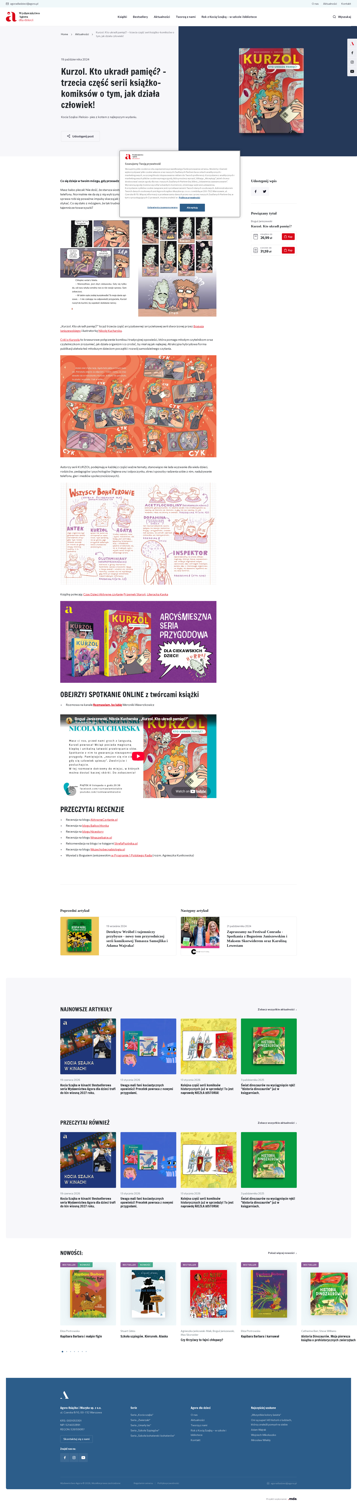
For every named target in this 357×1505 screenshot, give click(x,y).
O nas (315, 3)
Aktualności (330, 3)
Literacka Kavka (157, 594)
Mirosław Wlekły (261, 1440)
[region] (179, 184)
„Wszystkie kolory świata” (266, 1414)
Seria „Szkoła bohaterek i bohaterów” (153, 1435)
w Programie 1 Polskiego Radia (131, 855)
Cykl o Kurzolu (70, 339)
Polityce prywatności (189, 197)
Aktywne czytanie (111, 594)
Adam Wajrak (258, 1429)
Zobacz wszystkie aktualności (276, 1009)
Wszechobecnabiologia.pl (107, 849)
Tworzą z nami (186, 16)
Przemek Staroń (134, 594)
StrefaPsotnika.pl (126, 843)
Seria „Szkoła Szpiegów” (145, 1430)
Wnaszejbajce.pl (101, 837)
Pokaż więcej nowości (281, 1252)
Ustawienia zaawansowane (162, 207)
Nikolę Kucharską (110, 330)
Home (64, 34)
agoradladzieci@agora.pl (24, 3)
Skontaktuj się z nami (76, 1438)
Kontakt (346, 3)
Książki (122, 16)
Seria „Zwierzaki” (140, 1420)
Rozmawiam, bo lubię (107, 704)
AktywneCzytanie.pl (104, 819)
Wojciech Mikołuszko (263, 1434)
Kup (290, 236)
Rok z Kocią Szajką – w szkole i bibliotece (229, 16)
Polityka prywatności (168, 1483)
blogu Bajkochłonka (95, 825)
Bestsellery (140, 16)
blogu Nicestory (93, 831)
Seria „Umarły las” (141, 1425)
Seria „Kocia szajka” (142, 1414)
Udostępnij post (83, 136)
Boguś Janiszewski (261, 221)
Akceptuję (192, 207)
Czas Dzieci (91, 594)
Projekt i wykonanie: (276, 1499)
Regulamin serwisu (143, 1483)
